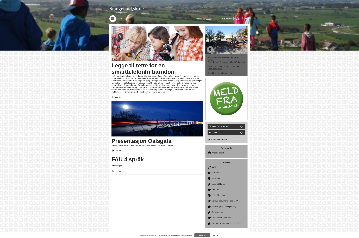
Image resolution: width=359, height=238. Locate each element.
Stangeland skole (126, 8)
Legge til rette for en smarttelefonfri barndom (143, 68)
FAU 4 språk (127, 159)
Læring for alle (121, 13)
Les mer (118, 97)
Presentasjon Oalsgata (141, 141)
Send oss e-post (215, 69)
